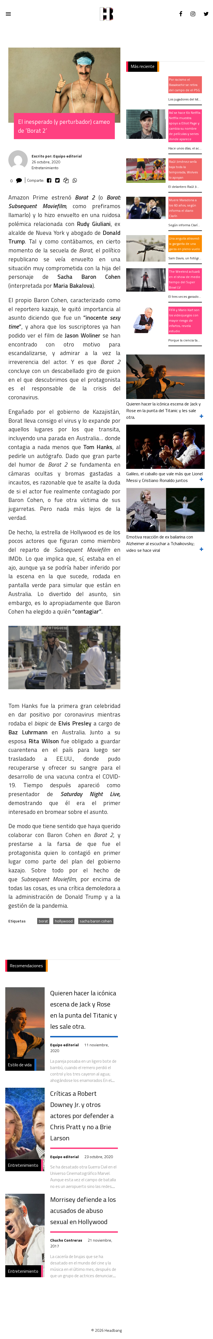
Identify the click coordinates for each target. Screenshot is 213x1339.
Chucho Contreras (66, 1240)
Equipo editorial (64, 1045)
